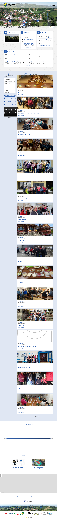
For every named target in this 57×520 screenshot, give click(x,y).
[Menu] (54, 4)
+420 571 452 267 (36, 505)
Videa (30, 24)
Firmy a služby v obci (9, 88)
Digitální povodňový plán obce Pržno (10, 98)
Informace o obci (9, 81)
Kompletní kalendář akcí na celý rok (45, 45)
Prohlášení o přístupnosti (18, 507)
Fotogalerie (8, 92)
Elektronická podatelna (10, 95)
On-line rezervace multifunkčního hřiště (10, 104)
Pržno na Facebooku (29, 501)
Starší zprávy (28, 65)
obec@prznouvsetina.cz (29, 505)
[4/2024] (38, 35)
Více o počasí (10, 117)
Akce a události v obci (10, 83)
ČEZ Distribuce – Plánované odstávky (10, 101)
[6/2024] (51, 35)
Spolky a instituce (9, 85)
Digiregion (41, 507)
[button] (1, 27)
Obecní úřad (8, 79)
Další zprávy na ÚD (28, 47)
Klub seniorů (38, 74)
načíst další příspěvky (35, 416)
